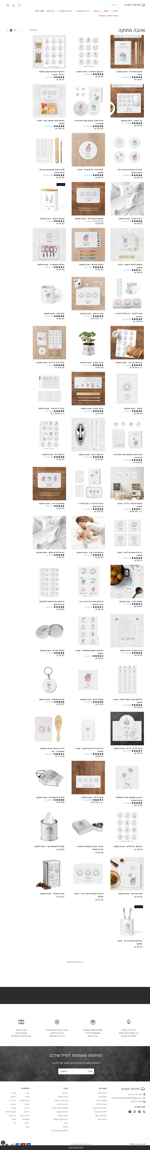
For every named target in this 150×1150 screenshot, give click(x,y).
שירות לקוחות (63, 1096)
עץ (15, 1123)
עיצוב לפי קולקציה (65, 11)
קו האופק (12, 1115)
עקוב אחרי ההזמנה (61, 1100)
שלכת (13, 1119)
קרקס (14, 1093)
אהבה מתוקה (24, 1100)
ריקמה (27, 1123)
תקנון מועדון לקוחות (60, 1119)
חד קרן (26, 1108)
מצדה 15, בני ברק (135, 1094)
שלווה (27, 1096)
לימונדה (13, 1096)
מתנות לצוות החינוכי (99, 1108)
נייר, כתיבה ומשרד (82, 11)
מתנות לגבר (102, 1096)
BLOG (65, 1127)
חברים (13, 1108)
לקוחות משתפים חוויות (59, 1130)
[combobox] (68, 5)
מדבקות (96, 11)
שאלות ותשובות (62, 1112)
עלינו (66, 1123)
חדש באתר (50, 11)
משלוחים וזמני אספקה (60, 1108)
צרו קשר (65, 1093)
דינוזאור (26, 1112)
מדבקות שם (102, 1119)
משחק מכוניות (10, 1112)
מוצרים (115, 11)
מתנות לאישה (102, 1100)
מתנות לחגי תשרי (100, 1112)
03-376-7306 (136, 1101)
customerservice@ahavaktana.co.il (131, 1098)
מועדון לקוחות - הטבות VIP (108, 15)
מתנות (106, 11)
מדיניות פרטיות (62, 1104)
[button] (75, 1147)
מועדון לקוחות (63, 1115)
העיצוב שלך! (102, 1093)
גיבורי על (12, 1100)
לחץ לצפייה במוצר (88, 81)
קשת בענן (25, 1119)
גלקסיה (13, 1104)
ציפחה (27, 1104)
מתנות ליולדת (102, 1104)
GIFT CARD (39, 11)
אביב (27, 1093)
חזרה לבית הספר (101, 1115)
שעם (27, 1127)
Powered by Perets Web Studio (81, 1144)
